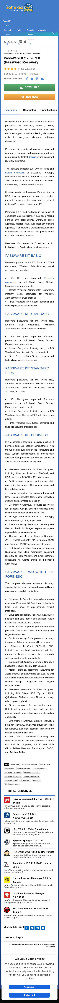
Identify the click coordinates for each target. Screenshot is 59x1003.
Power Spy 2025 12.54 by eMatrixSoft (33, 852)
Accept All (29, 987)
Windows (6, 55)
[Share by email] (42, 79)
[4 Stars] (15, 68)
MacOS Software (23, 768)
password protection (13, 776)
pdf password (25, 780)
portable (36, 780)
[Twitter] (18, 43)
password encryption (13, 772)
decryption (34, 157)
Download (31, 87)
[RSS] (30, 43)
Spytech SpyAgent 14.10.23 (28, 840)
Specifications (49, 110)
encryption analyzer (29, 764)
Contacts (42, 30)
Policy (18, 30)
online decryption (40, 768)
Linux (29, 55)
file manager (9, 768)
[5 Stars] (18, 68)
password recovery (31, 776)
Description (10, 110)
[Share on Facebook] (27, 79)
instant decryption (15, 172)
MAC (18, 55)
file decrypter (45, 764)
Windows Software (12, 784)
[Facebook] (7, 43)
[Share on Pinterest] (37, 79)
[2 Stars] (8, 68)
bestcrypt (15, 764)
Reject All (29, 995)
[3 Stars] (11, 68)
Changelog (29, 110)
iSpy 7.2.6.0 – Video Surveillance (31, 829)
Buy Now (32, 97)
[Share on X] (32, 79)
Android (52, 55)
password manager (31, 772)
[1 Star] (5, 68)
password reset (11, 780)
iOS (41, 55)
